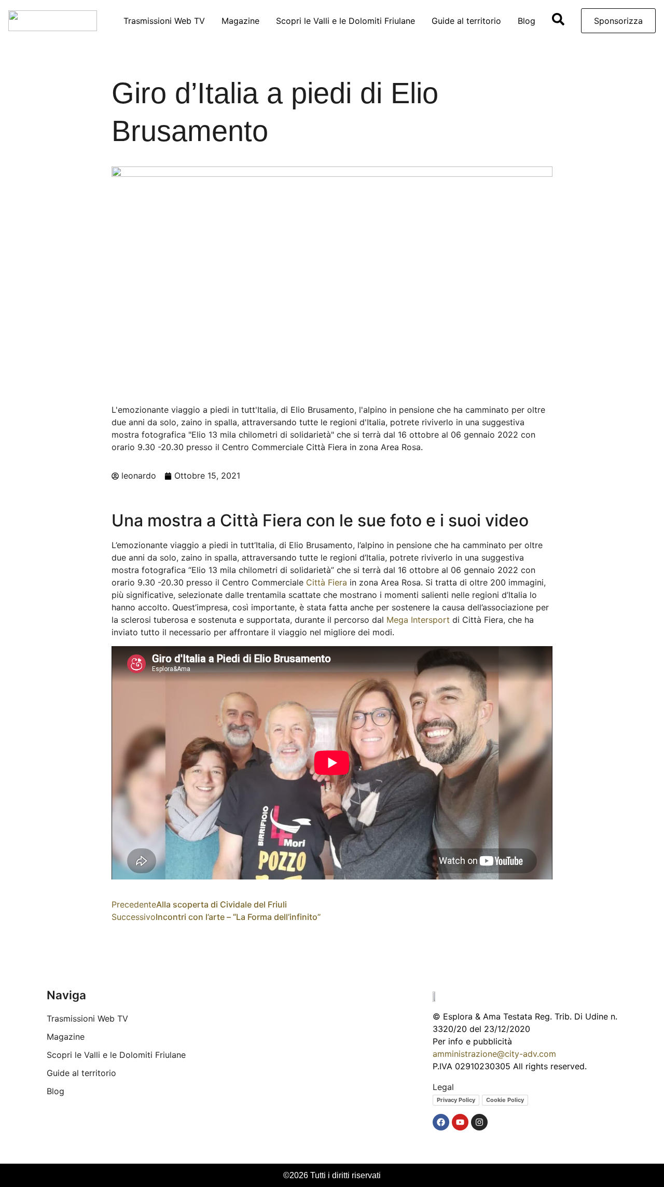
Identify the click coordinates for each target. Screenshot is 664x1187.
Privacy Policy (456, 1100)
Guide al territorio (466, 21)
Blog (526, 21)
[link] (326, 582)
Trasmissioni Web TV (164, 21)
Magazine (240, 21)
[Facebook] (441, 1122)
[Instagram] (479, 1122)
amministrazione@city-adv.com (494, 1054)
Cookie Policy (505, 1100)
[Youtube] (460, 1122)
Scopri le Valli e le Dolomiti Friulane (345, 21)
